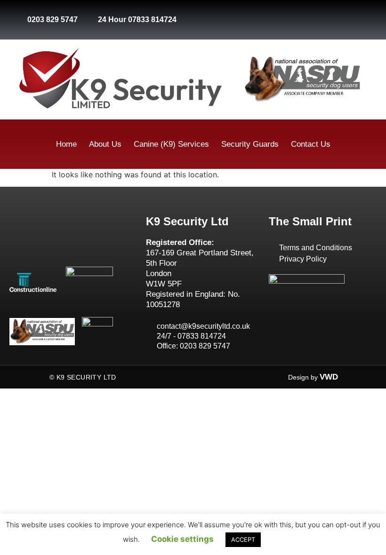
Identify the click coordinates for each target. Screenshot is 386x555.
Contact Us (310, 144)
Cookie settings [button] (182, 539)
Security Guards (250, 144)
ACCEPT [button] (243, 539)
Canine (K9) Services (171, 144)
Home (66, 144)
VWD (329, 377)
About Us (105, 144)
